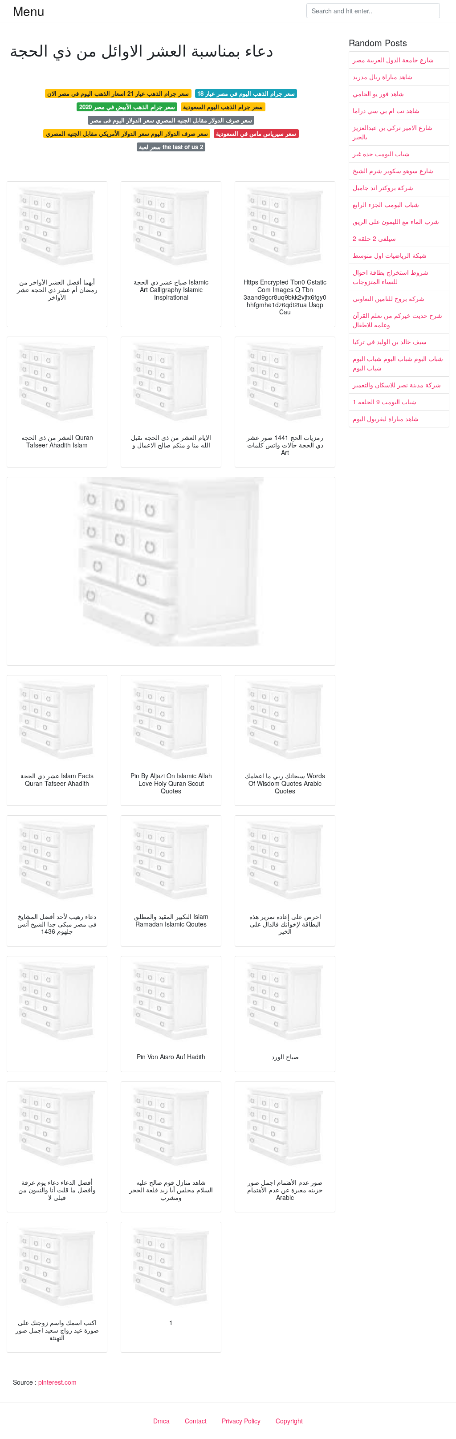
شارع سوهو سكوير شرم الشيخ (393, 170)
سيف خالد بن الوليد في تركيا (390, 341)
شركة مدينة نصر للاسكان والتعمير (397, 384)
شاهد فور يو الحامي (378, 93)
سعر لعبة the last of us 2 (171, 146)
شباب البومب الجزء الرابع (386, 204)
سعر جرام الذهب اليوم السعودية (223, 106)
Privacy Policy (241, 1420)
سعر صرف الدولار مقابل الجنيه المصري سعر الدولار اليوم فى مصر (171, 120)
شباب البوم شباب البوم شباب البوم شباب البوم (398, 363)
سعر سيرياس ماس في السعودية (256, 133)
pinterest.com (57, 1382)
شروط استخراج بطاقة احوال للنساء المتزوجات (390, 277)
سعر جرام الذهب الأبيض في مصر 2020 (127, 106)
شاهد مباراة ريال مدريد (382, 76)
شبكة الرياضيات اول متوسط (390, 255)
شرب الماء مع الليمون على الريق (396, 221)
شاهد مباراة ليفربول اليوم (386, 418)
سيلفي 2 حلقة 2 (374, 238)
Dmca (161, 1420)
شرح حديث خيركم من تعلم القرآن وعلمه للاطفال (397, 320)
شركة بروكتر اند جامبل (383, 187)
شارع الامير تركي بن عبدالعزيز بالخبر (392, 132)
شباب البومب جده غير (381, 153)
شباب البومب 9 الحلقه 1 (384, 401)
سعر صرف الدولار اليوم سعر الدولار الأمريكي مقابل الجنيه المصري (127, 133)
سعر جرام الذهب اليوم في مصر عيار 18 (246, 93)
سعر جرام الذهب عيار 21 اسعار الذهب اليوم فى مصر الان (118, 93)
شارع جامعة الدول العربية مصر (393, 59)
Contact (196, 1420)
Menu (29, 10)
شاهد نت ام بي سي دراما (386, 110)
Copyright (289, 1420)
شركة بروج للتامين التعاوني (388, 298)
